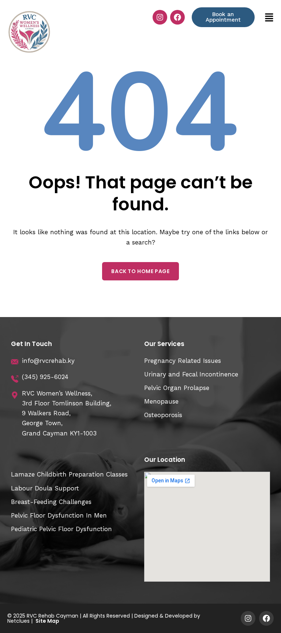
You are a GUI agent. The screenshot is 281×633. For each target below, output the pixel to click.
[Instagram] (160, 17)
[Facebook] (177, 17)
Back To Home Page (140, 271)
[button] (269, 17)
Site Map (47, 621)
